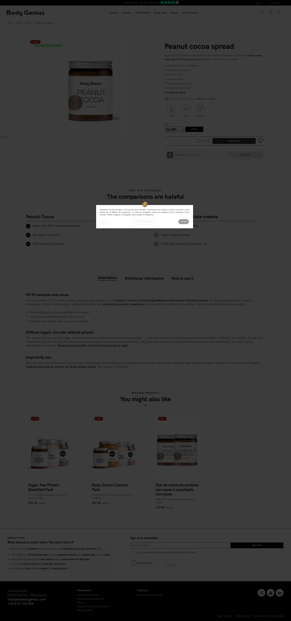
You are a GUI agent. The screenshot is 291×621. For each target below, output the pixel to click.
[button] (126, 13)
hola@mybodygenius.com (27, 599)
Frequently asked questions (91, 599)
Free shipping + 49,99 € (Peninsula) (142, 3)
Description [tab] (107, 277)
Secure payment (85, 610)
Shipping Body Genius (88, 595)
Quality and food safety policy (268, 616)
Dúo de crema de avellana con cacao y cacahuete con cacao (177, 489)
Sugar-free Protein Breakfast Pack (43, 487)
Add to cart (234, 141)
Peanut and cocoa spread (149, 595)
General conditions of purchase (92, 606)
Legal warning (224, 616)
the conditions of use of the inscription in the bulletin (169, 552)
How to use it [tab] (182, 278)
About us (81, 602)
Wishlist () (275, 3)
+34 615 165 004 (20, 604)
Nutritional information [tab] (144, 278)
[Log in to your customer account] (271, 13)
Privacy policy (242, 616)
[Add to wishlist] (260, 141)
